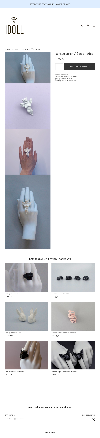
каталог (7, 49)
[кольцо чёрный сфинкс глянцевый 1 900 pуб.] (73, 355)
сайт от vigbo (50, 432)
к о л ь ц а (15, 49)
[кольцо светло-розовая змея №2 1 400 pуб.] (73, 316)
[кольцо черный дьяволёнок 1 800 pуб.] (26, 355)
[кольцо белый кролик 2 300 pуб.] (26, 316)
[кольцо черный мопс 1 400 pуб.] (26, 277)
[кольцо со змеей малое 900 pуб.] (73, 277)
